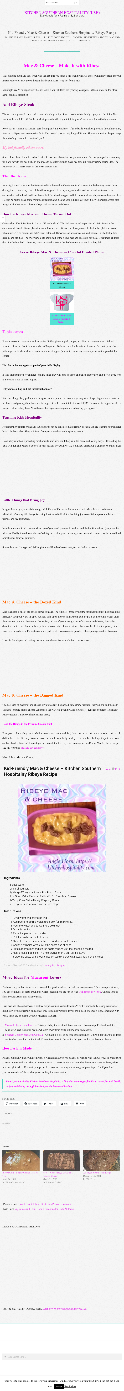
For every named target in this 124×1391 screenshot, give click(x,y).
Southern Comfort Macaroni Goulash (24, 1034)
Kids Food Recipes (58, 37)
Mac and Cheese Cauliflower (20, 1025)
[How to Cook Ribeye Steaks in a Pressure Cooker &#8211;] (61, 1160)
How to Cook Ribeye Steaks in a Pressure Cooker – (57, 1174)
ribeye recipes (56, 40)
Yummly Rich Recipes (53, 965)
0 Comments (83, 40)
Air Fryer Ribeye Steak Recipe (97, 1172)
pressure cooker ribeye (32, 747)
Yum (108, 769)
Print (117, 769)
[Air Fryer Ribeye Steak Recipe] (101, 1160)
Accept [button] (59, 1386)
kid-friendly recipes (95, 37)
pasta (43, 40)
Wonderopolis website (90, 991)
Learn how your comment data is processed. (64, 1308)
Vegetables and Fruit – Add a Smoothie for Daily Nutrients (44, 1208)
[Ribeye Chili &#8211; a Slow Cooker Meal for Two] (21, 1160)
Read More (70, 1386)
